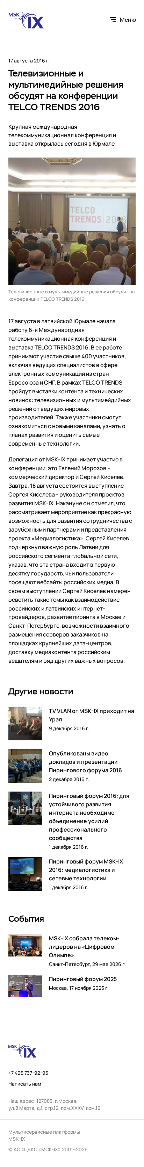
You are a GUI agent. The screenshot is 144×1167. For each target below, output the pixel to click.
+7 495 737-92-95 (28, 1073)
